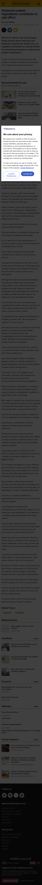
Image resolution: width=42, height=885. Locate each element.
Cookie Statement (27, 168)
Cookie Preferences (11, 175)
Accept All (27, 174)
